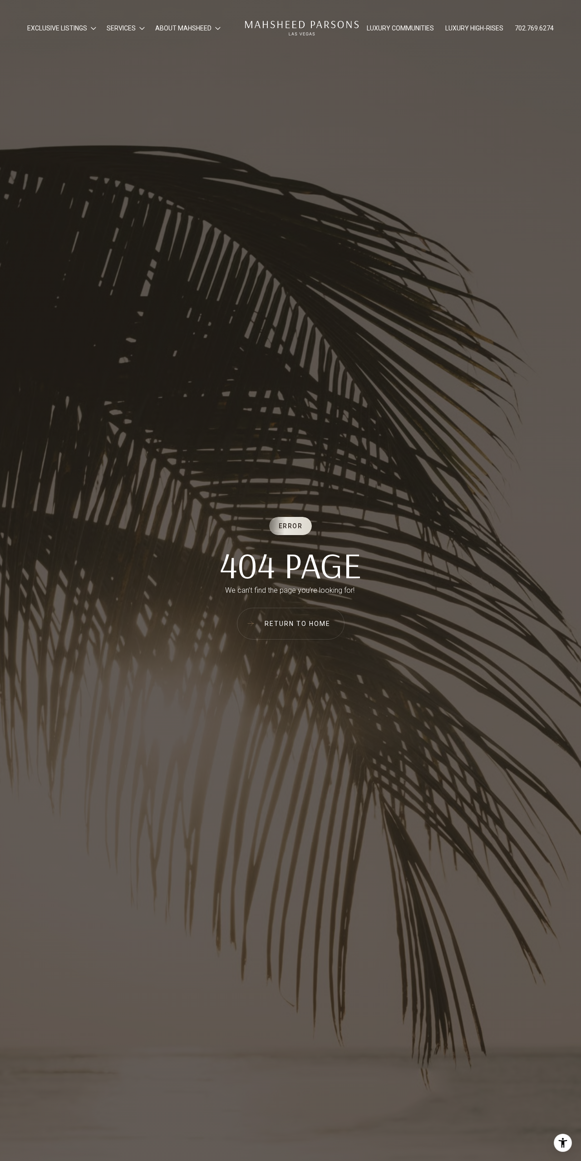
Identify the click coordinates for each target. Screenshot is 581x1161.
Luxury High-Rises (474, 28)
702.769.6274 (534, 28)
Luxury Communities (400, 28)
